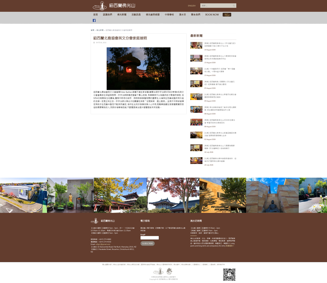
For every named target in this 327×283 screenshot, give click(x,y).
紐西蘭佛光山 (122, 5)
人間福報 (204, 265)
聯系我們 (195, 14)
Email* (143, 235)
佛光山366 (226, 15)
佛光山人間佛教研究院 (164, 265)
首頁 (95, 14)
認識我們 (107, 14)
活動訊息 (136, 14)
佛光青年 (176, 265)
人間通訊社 (196, 265)
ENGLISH (192, 6)
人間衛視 (212, 265)
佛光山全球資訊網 (119, 265)
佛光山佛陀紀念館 (133, 265)
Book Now (212, 14)
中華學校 (169, 14)
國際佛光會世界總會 (148, 265)
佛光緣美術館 (153, 14)
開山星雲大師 (107, 265)
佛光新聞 (121, 14)
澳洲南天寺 (221, 265)
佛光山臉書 (94, 20)
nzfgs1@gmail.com (103, 244)
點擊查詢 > (230, 246)
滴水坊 (182, 14)
